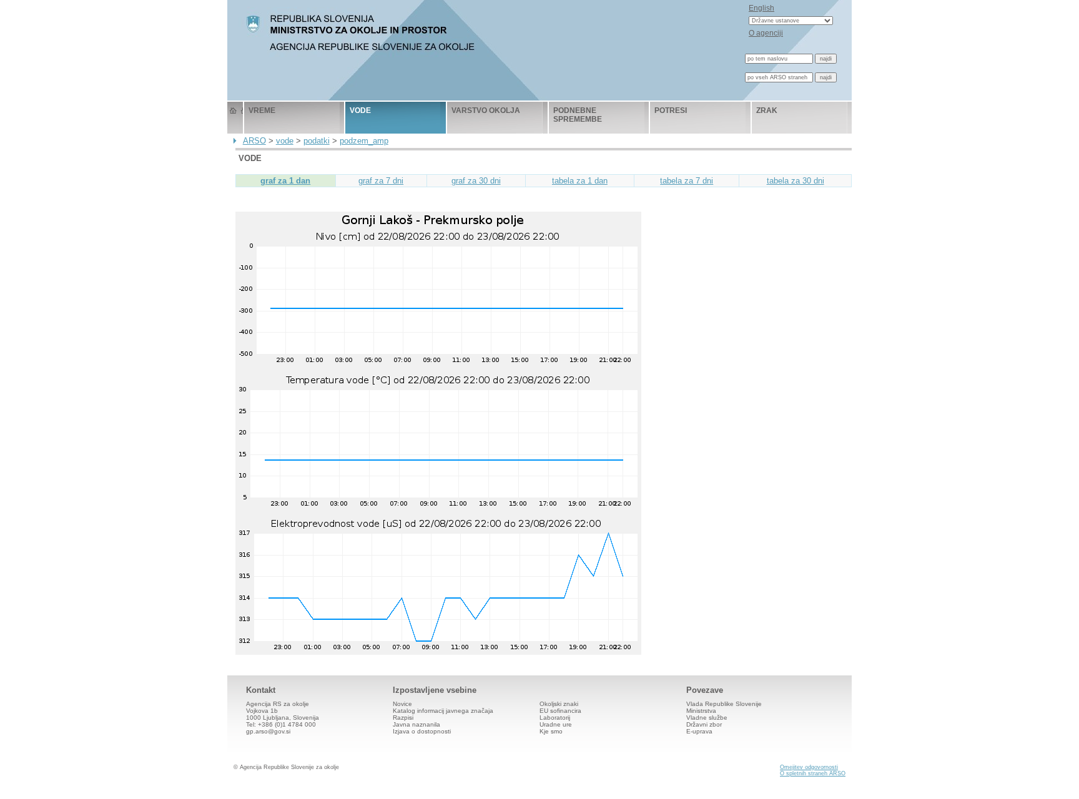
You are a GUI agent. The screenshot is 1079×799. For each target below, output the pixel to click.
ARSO (254, 140)
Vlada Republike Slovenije (724, 703)
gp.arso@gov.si (268, 731)
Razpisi (403, 717)
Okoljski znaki (559, 703)
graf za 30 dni (476, 180)
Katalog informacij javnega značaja (443, 710)
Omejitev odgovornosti (809, 767)
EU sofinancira (560, 710)
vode (360, 110)
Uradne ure (556, 724)
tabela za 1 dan (580, 180)
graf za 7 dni (380, 180)
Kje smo (551, 731)
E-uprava (699, 731)
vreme (262, 110)
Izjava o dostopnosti (422, 731)
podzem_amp (364, 140)
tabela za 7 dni (686, 180)
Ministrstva (701, 710)
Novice (402, 703)
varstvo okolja (485, 110)
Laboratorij (555, 717)
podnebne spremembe (577, 115)
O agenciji (766, 33)
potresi (670, 110)
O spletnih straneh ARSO (812, 773)
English (761, 8)
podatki (316, 140)
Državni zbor (704, 724)
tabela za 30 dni (795, 180)
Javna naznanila (416, 724)
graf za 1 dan (285, 180)
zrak (766, 110)
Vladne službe (706, 717)
